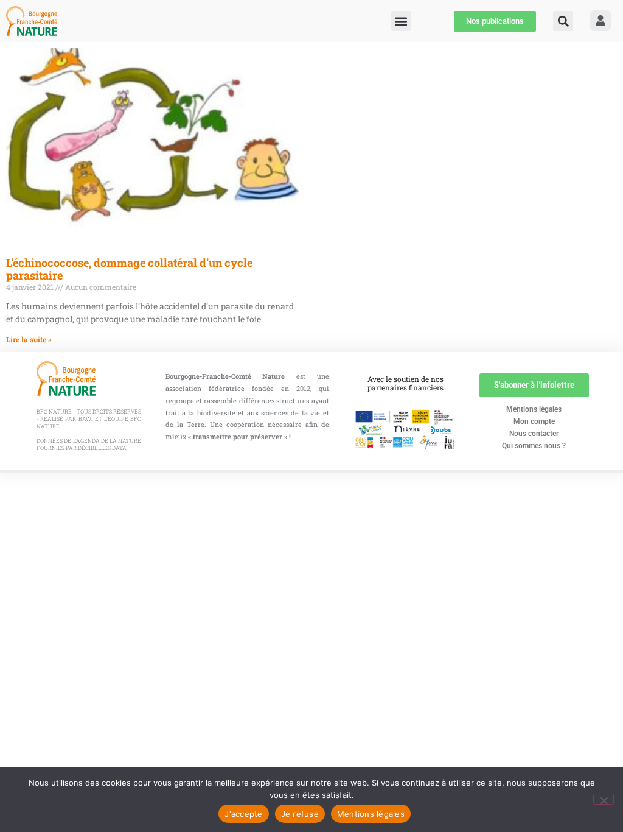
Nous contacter (534, 433)
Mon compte (534, 421)
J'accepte (243, 814)
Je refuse (300, 814)
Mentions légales (534, 409)
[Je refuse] (603, 799)
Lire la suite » (29, 339)
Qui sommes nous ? (534, 446)
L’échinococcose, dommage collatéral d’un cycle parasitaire (129, 269)
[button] (563, 21)
